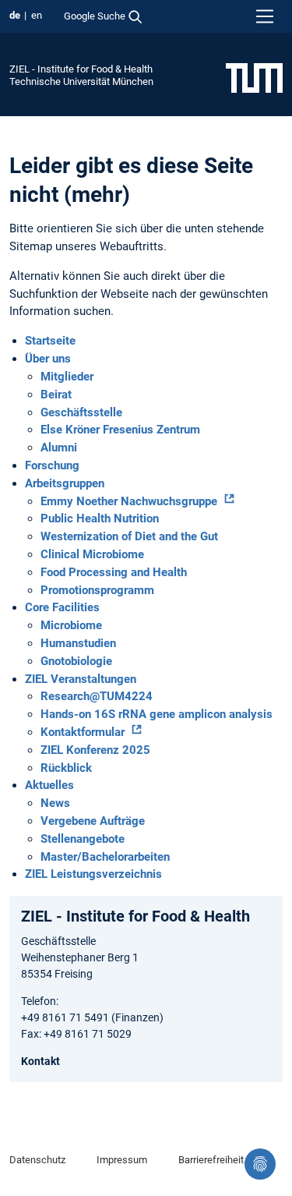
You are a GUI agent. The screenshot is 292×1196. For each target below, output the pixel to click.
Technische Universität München (81, 81)
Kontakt (40, 1061)
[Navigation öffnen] (265, 16)
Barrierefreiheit (211, 1160)
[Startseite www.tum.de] (254, 77)
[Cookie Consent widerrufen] (260, 1164)
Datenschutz (37, 1160)
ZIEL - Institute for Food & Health (81, 69)
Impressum (122, 1160)
